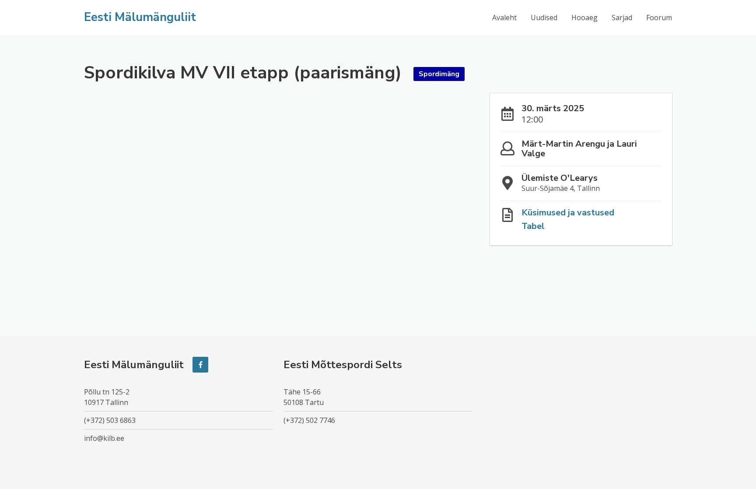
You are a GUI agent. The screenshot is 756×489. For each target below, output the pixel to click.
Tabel (533, 226)
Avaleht (504, 17)
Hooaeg (584, 17)
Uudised (544, 17)
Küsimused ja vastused (568, 212)
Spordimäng (439, 74)
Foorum (659, 17)
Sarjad (622, 17)
